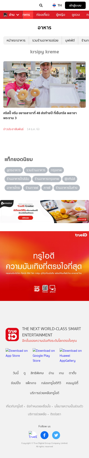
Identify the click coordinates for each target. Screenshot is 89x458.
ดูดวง (76, 14)
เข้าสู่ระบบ (75, 5)
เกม (61, 373)
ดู (25, 373)
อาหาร (26, 14)
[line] (33, 435)
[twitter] (56, 435)
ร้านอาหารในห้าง (66, 187)
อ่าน (11, 14)
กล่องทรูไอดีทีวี (51, 383)
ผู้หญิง (60, 14)
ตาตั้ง (72, 373)
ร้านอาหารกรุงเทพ (47, 178)
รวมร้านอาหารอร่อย (45, 40)
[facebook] (44, 435)
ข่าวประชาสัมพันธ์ (13, 129)
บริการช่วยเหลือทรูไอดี (44, 393)
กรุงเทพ (56, 170)
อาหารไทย (13, 187)
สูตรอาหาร (14, 170)
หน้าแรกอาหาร (16, 40)
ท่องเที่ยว (42, 14)
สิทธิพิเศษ (37, 373)
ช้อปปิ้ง (16, 383)
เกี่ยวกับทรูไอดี (14, 406)
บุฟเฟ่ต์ (70, 40)
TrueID (11, 5)
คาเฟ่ (47, 187)
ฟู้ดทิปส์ (70, 178)
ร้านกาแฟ (32, 187)
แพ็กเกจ (31, 383)
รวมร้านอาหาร (35, 170)
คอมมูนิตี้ (72, 383)
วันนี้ (16, 373)
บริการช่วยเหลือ (37, 414)
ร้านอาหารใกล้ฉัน (18, 178)
